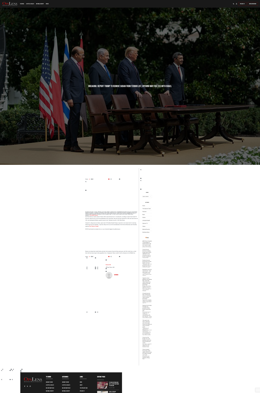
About (81, 385)
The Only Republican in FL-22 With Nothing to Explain (114, 384)
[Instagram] (30, 386)
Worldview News (145, 232)
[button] (234, 4)
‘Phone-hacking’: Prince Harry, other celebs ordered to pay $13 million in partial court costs (147, 352)
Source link (108, 264)
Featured (22, 4)
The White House (94, 215)
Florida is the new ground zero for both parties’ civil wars (146, 261)
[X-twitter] (27, 386)
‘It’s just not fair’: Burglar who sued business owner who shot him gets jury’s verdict (146, 340)
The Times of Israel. (94, 226)
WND (148, 237)
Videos (47, 4)
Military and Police (50, 388)
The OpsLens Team (146, 208)
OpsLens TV (145, 223)
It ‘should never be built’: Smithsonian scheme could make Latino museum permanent (146, 296)
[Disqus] (112, 296)
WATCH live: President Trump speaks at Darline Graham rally (147, 242)
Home (143, 205)
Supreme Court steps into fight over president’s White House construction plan (147, 308)
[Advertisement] (111, 201)
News (143, 214)
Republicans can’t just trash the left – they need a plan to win (147, 271)
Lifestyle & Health (30, 4)
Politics (144, 217)
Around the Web (49, 382)
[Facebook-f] (24, 386)
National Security (40, 4)
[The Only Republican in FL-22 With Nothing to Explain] (102, 385)
